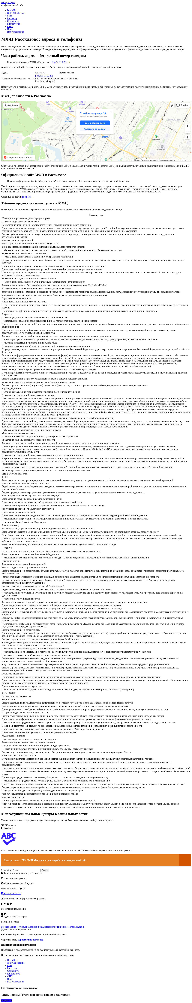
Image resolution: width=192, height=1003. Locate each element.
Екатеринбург (49, 927)
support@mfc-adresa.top (30, 939)
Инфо (10, 29)
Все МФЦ (12, 10)
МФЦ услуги (8, 2)
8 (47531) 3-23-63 (60, 62)
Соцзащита (13, 21)
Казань (80, 927)
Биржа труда (13, 23)
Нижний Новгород (67, 927)
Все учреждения (15, 32)
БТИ (9, 15)
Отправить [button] (6, 1000)
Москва (5, 927)
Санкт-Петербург (18, 927)
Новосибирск (35, 927)
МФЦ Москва (17, 13)
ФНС (10, 26)
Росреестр (12, 18)
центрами (26, 196)
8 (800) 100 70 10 (12, 893)
